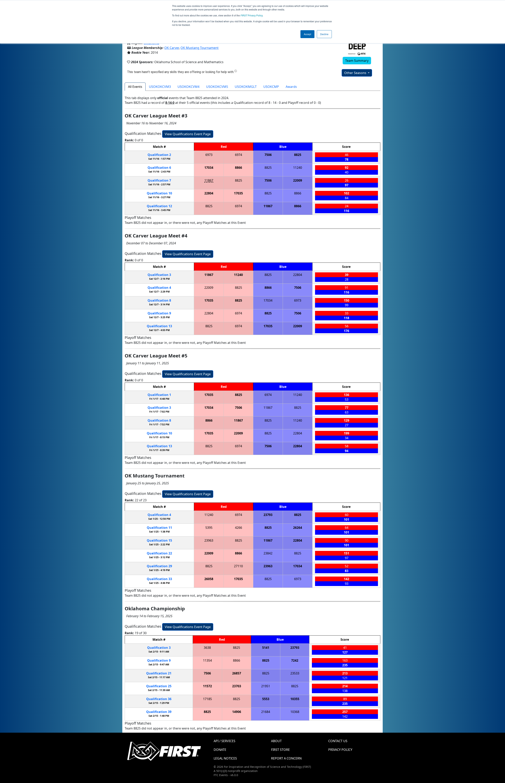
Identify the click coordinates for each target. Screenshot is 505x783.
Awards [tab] (291, 86)
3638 (207, 647)
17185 (207, 699)
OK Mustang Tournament (199, 48)
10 (159, 193)
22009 (297, 180)
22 (159, 553)
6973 (208, 155)
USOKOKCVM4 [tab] (188, 86)
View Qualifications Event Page (188, 134)
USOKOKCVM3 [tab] (160, 86)
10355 (294, 699)
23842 (268, 553)
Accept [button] (307, 34)
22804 (208, 193)
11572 (207, 686)
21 (158, 673)
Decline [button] (324, 34)
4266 (238, 527)
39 (158, 712)
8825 (297, 155)
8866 (238, 167)
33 (159, 579)
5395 (208, 527)
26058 (208, 579)
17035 (238, 193)
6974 (238, 155)
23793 (268, 515)
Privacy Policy (251, 15)
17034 (208, 167)
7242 (294, 660)
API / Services (224, 741)
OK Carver (171, 48)
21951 (265, 686)
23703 (236, 686)
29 (159, 566)
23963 (208, 540)
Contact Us (337, 741)
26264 (297, 527)
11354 (207, 660)
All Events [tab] (135, 86)
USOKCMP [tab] (271, 86)
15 (159, 540)
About (276, 741)
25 (158, 686)
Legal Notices (225, 758)
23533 (294, 673)
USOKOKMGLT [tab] (246, 86)
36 (158, 699)
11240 (297, 167)
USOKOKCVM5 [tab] (217, 86)
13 (159, 326)
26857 (236, 673)
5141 (265, 647)
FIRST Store (280, 749)
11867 (208, 180)
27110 (238, 566)
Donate (220, 749)
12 (159, 206)
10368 (294, 712)
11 (159, 527)
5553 (265, 699)
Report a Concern (286, 758)
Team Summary (356, 60)
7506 (268, 155)
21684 (265, 712)
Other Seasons (355, 73)
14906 (236, 712)
